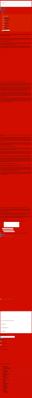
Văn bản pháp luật (6, 31)
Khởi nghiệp (5, 18)
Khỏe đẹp (5, 387)
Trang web (1, 231)
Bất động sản (4, 21)
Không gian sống (6, 377)
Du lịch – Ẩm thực (6, 23)
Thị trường (5, 378)
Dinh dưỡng (5, 386)
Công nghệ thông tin (6, 20)
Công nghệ (4, 19)
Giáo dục (3, 24)
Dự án (5, 376)
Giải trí (5, 381)
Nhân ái (5, 28)
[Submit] (2, 31)
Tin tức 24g (5, 391)
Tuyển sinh (5, 384)
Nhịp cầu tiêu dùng (5, 16)
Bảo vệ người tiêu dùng (7, 368)
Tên (1, 228)
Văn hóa (3, 22)
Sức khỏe (3, 26)
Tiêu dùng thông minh (7, 17)
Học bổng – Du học (6, 25)
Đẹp (4, 380)
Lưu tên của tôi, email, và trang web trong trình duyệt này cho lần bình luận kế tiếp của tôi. (14, 233)
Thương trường (6, 372)
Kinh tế (3, 17)
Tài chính (5, 371)
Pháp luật (5, 29)
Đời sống (3, 388)
